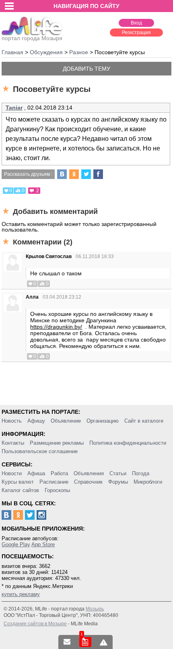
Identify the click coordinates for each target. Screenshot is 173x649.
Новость (12, 421)
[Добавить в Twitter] (86, 174)
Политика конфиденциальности (127, 443)
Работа (59, 473)
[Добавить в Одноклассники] (74, 174)
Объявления (89, 473)
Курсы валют (18, 482)
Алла (32, 297)
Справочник (88, 482)
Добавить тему (86, 68)
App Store (43, 544)
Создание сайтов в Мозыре (35, 624)
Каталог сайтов (20, 490)
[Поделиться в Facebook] (98, 174)
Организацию (102, 421)
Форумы (118, 482)
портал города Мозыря (32, 38)
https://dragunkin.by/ (56, 326)
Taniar (14, 107)
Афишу (36, 421)
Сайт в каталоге (143, 421)
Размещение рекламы (57, 443)
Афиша (36, 473)
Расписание (53, 482)
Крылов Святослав (49, 256)
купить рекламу (21, 594)
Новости (12, 473)
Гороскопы (57, 490)
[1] (85, 642)
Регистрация (136, 32)
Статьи (117, 473)
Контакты (13, 443)
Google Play (16, 544)
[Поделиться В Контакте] (62, 174)
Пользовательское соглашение (40, 451)
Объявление (66, 421)
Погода (140, 473)
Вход (136, 23)
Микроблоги (148, 482)
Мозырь (95, 609)
